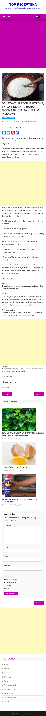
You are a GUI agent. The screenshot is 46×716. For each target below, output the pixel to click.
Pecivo (6, 673)
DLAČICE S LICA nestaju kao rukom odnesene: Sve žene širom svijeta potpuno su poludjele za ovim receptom (8, 394)
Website (7, 565)
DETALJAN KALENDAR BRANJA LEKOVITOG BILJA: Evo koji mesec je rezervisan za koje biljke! (23, 434)
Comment (8, 525)
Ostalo (6, 669)
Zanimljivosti (8, 693)
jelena (18, 121)
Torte (6, 681)
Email (6, 556)
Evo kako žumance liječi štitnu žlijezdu (16, 467)
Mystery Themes (30, 713)
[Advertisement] (23, 45)
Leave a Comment (30, 121)
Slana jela (7, 677)
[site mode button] (38, 16)
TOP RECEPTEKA (23, 4)
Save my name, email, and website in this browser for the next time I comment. (10, 582)
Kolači (6, 664)
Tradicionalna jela (10, 685)
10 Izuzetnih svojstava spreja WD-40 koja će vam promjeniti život (20, 500)
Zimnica (7, 702)
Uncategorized (9, 689)
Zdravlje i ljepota (8, 118)
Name (6, 547)
